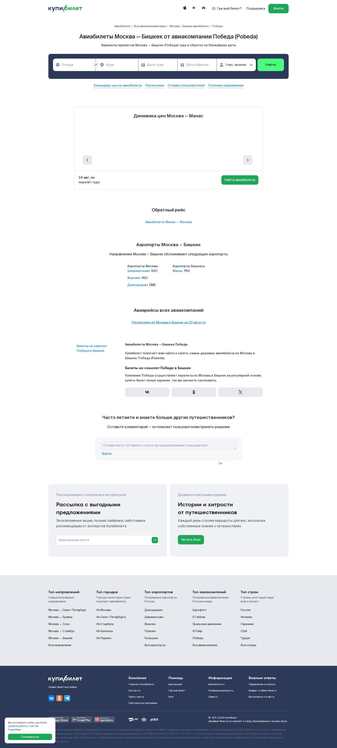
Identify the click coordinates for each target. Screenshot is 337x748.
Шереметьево (138, 271)
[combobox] (74, 65)
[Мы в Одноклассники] (59, 698)
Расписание (154, 85)
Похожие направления (226, 85)
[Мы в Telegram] (67, 698)
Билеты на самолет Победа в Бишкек (92, 348)
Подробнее (14, 729)
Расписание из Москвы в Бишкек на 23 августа (169, 322)
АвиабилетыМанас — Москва (168, 222)
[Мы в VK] (51, 698)
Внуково (133, 278)
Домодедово (137, 285)
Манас (178, 271)
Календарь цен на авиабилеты (118, 85)
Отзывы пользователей (186, 85)
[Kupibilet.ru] (66, 8)
